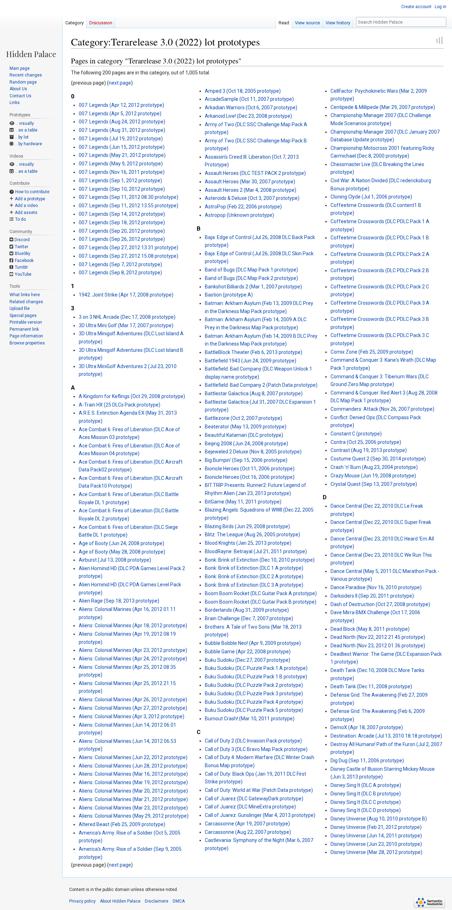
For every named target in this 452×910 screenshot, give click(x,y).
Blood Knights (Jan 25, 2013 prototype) (248, 543)
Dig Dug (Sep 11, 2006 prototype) (367, 760)
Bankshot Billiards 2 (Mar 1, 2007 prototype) (253, 286)
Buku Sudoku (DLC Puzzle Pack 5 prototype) (254, 710)
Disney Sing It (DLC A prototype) (366, 785)
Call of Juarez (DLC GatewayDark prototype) (254, 798)
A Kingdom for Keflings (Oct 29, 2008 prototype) (132, 396)
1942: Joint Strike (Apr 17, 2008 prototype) (126, 295)
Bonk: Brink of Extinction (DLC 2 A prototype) (254, 576)
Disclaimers (156, 901)
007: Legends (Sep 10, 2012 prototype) (122, 189)
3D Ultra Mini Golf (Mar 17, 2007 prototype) (126, 325)
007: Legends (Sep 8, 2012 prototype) (120, 272)
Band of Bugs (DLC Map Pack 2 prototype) (251, 278)
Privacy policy (82, 901)
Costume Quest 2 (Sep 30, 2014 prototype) (378, 459)
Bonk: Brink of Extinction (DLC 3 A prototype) (254, 585)
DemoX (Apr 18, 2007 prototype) (367, 727)
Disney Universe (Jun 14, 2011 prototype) (376, 835)
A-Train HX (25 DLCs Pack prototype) (119, 405)
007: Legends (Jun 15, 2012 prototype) (122, 147)
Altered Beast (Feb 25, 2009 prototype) (122, 824)
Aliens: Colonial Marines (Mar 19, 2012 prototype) (133, 782)
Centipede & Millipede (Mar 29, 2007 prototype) (383, 107)
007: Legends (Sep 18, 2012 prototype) (122, 222)
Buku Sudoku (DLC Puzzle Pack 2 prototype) (254, 685)
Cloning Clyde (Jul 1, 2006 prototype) (371, 197)
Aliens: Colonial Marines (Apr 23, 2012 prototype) (133, 650)
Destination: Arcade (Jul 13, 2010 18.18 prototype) (386, 736)
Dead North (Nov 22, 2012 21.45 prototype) (378, 637)
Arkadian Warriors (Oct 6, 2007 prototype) (251, 107)
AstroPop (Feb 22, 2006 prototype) (243, 206)
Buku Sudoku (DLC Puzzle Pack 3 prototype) (254, 693)
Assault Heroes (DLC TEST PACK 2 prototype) (255, 173)
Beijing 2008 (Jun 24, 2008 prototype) (246, 443)
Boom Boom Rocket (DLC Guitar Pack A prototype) (261, 593)
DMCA (179, 901)
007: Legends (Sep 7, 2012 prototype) (120, 264)
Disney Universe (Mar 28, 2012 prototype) (376, 852)
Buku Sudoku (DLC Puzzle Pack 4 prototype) (254, 702)
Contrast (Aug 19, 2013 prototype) (369, 450)
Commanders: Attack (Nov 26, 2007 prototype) (382, 409)
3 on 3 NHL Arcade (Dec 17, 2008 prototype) (127, 317)
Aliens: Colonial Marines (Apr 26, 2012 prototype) (133, 699)
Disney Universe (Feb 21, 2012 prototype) (376, 827)
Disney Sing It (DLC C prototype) (366, 802)
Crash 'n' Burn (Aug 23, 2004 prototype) (374, 467)
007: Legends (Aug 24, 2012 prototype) (122, 121)
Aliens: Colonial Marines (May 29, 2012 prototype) (134, 816)
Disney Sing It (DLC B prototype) (366, 793)
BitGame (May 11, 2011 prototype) (243, 502)
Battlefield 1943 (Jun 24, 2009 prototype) (250, 361)
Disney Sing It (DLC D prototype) (366, 810)
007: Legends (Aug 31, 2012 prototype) (122, 130)
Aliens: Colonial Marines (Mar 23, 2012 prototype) (133, 808)
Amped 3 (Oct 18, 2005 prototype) (243, 91)
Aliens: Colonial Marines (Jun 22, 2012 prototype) (133, 757)
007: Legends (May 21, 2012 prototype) (122, 155)
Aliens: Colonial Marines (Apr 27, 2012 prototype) (133, 708)
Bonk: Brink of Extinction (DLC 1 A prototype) (254, 568)
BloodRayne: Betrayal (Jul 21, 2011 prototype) (256, 551)
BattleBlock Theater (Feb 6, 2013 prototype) (253, 352)
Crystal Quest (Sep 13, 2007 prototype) (374, 484)
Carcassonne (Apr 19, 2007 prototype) (247, 823)
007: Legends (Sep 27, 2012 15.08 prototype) (128, 256)
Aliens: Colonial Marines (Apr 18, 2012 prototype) (133, 625)
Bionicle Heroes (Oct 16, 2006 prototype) (250, 477)
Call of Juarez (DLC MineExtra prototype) (250, 807)
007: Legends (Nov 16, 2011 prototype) (122, 172)
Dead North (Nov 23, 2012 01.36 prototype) (378, 645)
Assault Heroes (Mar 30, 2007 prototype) (250, 181)
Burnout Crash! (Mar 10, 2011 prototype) (250, 718)
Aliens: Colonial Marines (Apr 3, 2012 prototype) (131, 716)
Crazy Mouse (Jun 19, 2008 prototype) (373, 475)
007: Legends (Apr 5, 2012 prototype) (120, 113)
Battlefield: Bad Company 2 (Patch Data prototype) (261, 385)
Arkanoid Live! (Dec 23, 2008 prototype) (248, 116)
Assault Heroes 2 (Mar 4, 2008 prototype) (250, 190)
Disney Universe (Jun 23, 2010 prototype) (376, 844)
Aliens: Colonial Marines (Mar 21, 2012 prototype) (133, 799)
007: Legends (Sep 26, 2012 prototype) (122, 239)
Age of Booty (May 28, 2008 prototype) (122, 552)
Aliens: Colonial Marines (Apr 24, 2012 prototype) (133, 658)
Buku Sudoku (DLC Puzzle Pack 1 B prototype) (256, 676)
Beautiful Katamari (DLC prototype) (244, 435)
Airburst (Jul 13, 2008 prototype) (115, 560)
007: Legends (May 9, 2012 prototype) (121, 163)
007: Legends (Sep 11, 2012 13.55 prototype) (128, 205)
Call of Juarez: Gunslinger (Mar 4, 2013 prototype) (260, 815)
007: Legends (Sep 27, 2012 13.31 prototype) (128, 247)
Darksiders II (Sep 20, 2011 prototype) (372, 596)
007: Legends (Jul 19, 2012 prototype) (121, 138)
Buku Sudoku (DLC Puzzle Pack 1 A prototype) (256, 668)
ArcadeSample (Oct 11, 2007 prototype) (249, 99)
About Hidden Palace (120, 901)
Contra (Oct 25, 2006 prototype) (366, 442)
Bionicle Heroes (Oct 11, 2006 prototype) (250, 468)
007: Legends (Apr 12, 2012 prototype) (121, 105)
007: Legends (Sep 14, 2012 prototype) (122, 214)
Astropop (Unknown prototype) (239, 215)
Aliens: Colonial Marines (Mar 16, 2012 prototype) (133, 774)
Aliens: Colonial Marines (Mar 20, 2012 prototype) (133, 791)
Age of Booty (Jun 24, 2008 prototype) (121, 543)
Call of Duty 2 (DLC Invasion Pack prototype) (253, 741)
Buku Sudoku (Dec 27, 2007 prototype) (247, 660)
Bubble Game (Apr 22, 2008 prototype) (248, 651)
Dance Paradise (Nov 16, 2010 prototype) (376, 587)
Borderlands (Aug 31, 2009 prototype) (247, 610)
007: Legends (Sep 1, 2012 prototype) (120, 180)
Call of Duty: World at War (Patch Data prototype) (259, 790)
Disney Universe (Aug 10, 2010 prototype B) (379, 819)
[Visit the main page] (31, 29)
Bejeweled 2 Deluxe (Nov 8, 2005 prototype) (253, 451)
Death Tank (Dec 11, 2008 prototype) (371, 686)
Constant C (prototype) (356, 433)
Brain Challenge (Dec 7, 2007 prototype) (249, 618)
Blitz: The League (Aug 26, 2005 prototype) (252, 534)
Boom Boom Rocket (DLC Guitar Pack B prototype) (260, 602)
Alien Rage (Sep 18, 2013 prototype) (119, 601)
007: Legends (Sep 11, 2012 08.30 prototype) (128, 197)
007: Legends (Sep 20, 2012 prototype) (122, 231)
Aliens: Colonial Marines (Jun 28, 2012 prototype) (133, 766)
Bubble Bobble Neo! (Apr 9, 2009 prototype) (253, 643)
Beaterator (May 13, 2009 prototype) (245, 426)
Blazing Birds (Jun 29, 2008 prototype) (247, 526)
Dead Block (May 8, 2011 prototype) (370, 629)
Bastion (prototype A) (229, 295)
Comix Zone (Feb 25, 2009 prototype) (372, 352)
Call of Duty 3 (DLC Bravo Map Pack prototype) (256, 749)
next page (120, 83)
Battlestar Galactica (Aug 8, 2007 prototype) (254, 393)
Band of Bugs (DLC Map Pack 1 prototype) (251, 270)
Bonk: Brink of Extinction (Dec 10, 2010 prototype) (260, 560)
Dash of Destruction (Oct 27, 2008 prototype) (380, 604)
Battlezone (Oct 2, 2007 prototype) (243, 418)
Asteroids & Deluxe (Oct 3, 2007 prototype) (252, 198)
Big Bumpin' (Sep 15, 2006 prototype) (246, 460)
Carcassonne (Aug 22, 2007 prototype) (248, 832)
